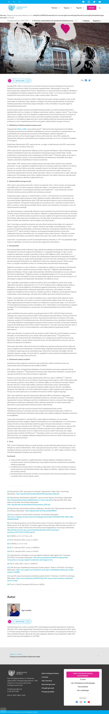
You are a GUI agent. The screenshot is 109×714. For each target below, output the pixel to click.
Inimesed (45, 677)
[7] (8, 540)
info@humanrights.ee (14, 689)
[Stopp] (13, 80)
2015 (25, 129)
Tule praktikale (83, 687)
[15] (8, 584)
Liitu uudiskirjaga (83, 690)
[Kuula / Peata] (9, 80)
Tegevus (66, 8)
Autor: (14, 71)
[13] (8, 567)
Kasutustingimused (48, 684)
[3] (8, 508)
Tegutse (79, 8)
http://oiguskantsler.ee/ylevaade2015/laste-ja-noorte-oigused (29, 500)
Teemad (54, 8)
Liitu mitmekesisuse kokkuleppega (83, 683)
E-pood (82, 679)
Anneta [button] (91, 8)
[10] (8, 551)
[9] (8, 548)
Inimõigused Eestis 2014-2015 (18, 21)
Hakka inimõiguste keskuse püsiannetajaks (83, 674)
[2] (8, 498)
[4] (8, 514)
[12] (8, 564)
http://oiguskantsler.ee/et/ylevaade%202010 (41, 511)
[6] (8, 536)
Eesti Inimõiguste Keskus (50, 673)
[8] (8, 544)
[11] (8, 555)
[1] (8, 491)
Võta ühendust (47, 681)
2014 (19, 129)
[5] (8, 523)
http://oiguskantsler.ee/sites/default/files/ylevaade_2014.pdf (37, 494)
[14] (8, 576)
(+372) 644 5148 (13, 691)
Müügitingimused (48, 688)
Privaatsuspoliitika (48, 692)
